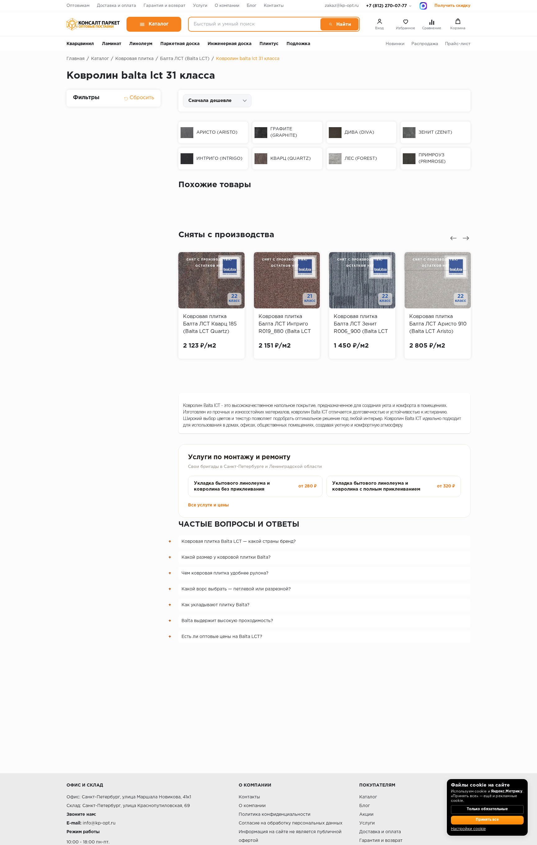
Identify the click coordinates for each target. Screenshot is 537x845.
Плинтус (268, 44)
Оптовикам (78, 5)
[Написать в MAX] (423, 6)
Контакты (274, 5)
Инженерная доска (229, 44)
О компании (227, 5)
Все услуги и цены (208, 505)
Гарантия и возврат (165, 5)
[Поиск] (339, 24)
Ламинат (111, 44)
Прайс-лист (457, 44)
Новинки (395, 44)
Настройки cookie (468, 829)
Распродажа (424, 44)
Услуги (200, 5)
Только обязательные (487, 809)
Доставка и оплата (116, 5)
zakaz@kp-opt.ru (342, 5)
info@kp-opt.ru (99, 823)
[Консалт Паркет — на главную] (93, 24)
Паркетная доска (180, 44)
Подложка (298, 44)
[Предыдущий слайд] (453, 238)
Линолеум (140, 44)
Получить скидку (452, 5)
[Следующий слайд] (466, 238)
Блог (251, 5)
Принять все (487, 819)
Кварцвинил (80, 44)
